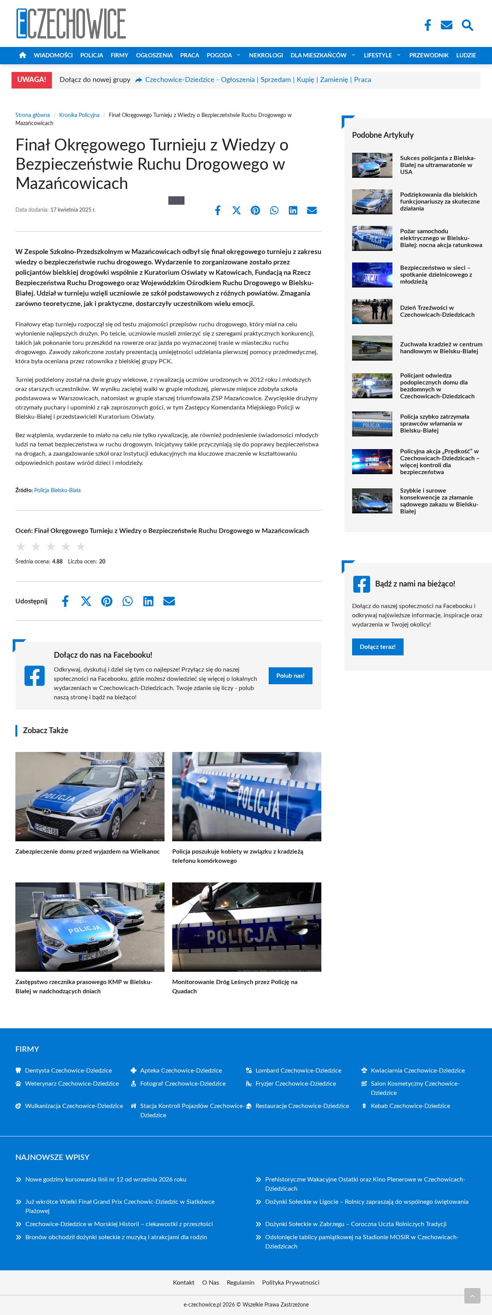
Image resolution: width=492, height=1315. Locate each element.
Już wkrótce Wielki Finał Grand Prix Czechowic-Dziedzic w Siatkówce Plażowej (119, 1206)
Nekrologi (266, 55)
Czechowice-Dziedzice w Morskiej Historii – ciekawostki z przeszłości (119, 1224)
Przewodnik (429, 55)
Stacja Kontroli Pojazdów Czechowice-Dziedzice (192, 1110)
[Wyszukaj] (467, 24)
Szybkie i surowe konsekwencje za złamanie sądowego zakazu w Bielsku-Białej (439, 501)
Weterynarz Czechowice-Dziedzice (72, 1084)
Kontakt (183, 1283)
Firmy (119, 55)
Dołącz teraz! (378, 647)
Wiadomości (53, 55)
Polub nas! (290, 676)
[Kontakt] (446, 25)
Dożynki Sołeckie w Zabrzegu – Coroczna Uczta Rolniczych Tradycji (356, 1224)
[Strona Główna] (22, 55)
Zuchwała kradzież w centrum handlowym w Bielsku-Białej (441, 347)
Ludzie (466, 55)
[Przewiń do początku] (472, 1295)
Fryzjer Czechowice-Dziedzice (296, 1084)
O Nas (210, 1283)
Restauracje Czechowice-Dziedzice (302, 1106)
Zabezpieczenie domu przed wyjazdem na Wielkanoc (87, 852)
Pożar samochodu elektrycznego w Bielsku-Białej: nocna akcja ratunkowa (441, 238)
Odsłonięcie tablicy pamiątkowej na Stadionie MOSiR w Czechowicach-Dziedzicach (362, 1242)
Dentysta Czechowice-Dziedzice (68, 1071)
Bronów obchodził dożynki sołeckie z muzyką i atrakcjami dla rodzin (116, 1237)
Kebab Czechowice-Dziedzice (410, 1106)
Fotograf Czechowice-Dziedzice (183, 1084)
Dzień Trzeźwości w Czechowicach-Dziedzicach (437, 311)
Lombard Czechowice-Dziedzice (298, 1071)
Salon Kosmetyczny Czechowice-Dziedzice (415, 1088)
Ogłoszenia (154, 55)
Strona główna (32, 115)
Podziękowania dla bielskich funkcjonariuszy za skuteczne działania (440, 202)
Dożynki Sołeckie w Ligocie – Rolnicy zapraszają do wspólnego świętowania (367, 1202)
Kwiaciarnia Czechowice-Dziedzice (418, 1071)
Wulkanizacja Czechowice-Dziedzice (74, 1106)
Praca (189, 55)
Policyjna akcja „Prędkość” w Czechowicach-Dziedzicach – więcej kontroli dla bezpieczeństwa (440, 461)
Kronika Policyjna (79, 115)
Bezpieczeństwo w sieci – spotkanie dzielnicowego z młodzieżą (436, 275)
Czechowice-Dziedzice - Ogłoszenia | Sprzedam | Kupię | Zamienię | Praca (258, 80)
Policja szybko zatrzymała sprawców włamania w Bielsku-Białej (434, 424)
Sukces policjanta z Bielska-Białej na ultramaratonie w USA (438, 165)
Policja (91, 55)
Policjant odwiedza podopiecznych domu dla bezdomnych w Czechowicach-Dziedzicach (437, 386)
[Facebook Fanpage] (425, 25)
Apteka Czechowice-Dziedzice (181, 1071)
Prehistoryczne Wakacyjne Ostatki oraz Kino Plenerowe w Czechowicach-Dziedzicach (365, 1184)
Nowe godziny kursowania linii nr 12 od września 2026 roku (105, 1179)
